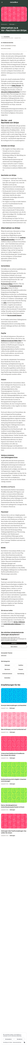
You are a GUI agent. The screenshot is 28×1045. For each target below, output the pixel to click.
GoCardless (7, 36)
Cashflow (20, 665)
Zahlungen (12, 24)
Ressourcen (4, 24)
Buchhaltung (21, 673)
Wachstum (7, 669)
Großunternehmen (7, 673)
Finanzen (20, 669)
